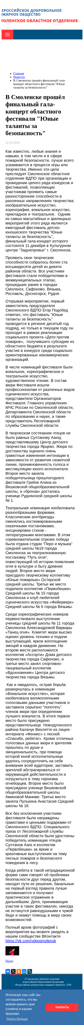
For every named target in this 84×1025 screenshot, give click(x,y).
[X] (13, 971)
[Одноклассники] (18, 971)
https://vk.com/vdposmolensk (30, 941)
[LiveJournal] (29, 971)
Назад (9, 961)
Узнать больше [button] (17, 1019)
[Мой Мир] (24, 971)
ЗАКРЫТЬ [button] (62, 1007)
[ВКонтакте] (7, 971)
